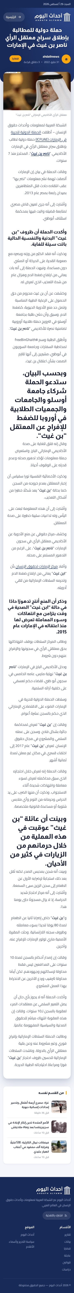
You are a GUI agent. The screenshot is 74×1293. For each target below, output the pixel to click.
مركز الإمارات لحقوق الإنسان (37, 566)
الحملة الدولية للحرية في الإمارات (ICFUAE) (39, 136)
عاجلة (67, 1255)
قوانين (67, 1262)
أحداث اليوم (27, 1234)
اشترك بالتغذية (54, 1215)
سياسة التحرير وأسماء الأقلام (21, 1244)
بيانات (67, 1241)
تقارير (68, 1234)
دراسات (66, 1269)
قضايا (67, 1248)
